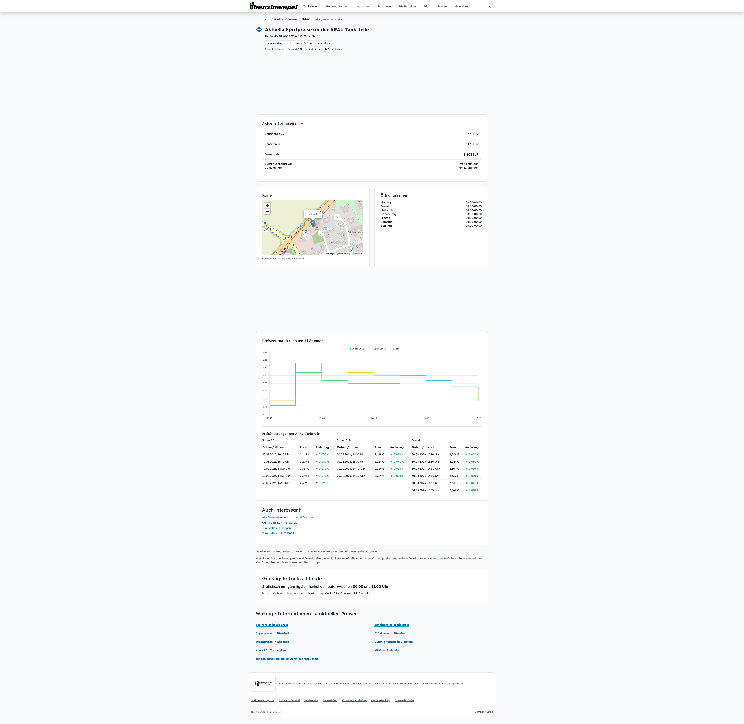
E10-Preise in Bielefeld (390, 633)
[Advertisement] (372, 82)
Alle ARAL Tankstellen (271, 650)
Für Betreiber (407, 6)
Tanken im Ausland (289, 700)
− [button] (267, 211)
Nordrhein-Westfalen (286, 19)
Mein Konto (462, 6)
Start (267, 19)
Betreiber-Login (484, 711)
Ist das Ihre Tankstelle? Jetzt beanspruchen (287, 659)
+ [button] (267, 205)
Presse (442, 6)
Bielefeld (307, 19)
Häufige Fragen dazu (451, 683)
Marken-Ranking (380, 700)
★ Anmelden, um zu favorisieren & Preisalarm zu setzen (299, 43)
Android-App (330, 700)
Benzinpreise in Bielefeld (391, 624)
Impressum (275, 711)
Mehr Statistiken (362, 593)
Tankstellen (311, 6)
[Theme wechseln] (489, 6)
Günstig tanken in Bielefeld (280, 522)
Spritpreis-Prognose (262, 700)
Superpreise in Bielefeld (272, 633)
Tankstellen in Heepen (276, 528)
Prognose (384, 6)
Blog (427, 6)
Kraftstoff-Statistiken (354, 700)
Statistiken (363, 6)
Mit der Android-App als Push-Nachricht (322, 49)
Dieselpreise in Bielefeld (272, 642)
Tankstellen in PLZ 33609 (278, 533)
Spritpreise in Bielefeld (272, 624)
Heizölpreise (311, 700)
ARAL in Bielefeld (386, 650)
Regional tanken (337, 6)
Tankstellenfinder (404, 700)
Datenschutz (258, 711)
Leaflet (328, 253)
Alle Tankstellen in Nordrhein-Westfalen (288, 517)
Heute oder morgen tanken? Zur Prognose (327, 593)
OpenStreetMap (343, 253)
